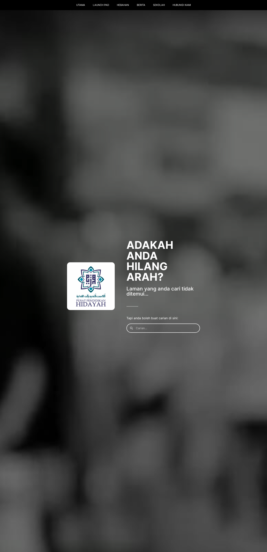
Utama (80, 5)
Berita (141, 5)
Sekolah (159, 5)
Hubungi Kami (182, 5)
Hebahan (123, 5)
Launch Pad (101, 5)
